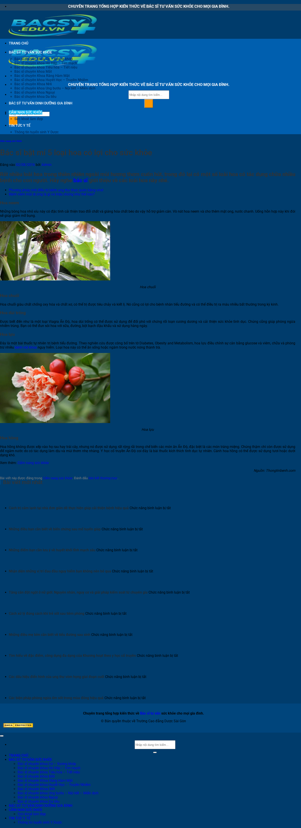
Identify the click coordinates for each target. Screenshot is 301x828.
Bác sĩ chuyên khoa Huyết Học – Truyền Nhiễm (51, 80)
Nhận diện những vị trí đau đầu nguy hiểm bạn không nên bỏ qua (60, 571)
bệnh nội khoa (26, 347)
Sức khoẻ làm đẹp (28, 119)
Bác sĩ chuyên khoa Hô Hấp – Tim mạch (45, 63)
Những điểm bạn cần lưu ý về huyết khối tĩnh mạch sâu (52, 550)
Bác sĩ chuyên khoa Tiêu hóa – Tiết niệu (45, 67)
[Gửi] (148, 103)
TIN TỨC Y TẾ (19, 125)
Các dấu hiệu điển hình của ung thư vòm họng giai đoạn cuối (56, 677)
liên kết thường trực (103, 478)
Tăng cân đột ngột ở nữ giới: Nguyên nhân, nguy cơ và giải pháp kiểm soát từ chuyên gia (78, 592)
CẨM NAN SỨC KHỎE (25, 112)
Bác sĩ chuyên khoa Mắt (33, 71)
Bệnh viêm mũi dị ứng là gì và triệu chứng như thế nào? (52, 194)
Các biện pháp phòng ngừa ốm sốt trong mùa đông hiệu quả (56, 698)
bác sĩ (80, 180)
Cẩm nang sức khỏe (11, 141)
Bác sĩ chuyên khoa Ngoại (34, 92)
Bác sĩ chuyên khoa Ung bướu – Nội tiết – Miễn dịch (54, 88)
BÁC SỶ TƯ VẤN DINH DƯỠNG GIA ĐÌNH (40, 103)
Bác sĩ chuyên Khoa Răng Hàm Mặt (42, 76)
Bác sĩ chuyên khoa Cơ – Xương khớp (43, 59)
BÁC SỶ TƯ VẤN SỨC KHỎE (30, 52)
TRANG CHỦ (18, 43)
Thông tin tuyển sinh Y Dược (36, 132)
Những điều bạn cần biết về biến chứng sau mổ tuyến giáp (55, 529)
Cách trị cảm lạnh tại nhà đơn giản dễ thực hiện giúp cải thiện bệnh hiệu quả (69, 508)
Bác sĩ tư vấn (150, 713)
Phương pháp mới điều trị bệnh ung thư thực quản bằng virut (56, 190)
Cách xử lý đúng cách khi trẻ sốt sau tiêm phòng (46, 613)
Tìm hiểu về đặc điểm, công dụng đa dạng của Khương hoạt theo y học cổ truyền (72, 655)
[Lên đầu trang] (2, 736)
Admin (46, 165)
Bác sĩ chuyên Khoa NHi (33, 84)
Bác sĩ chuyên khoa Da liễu (35, 97)
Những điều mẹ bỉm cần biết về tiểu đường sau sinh (49, 635)
